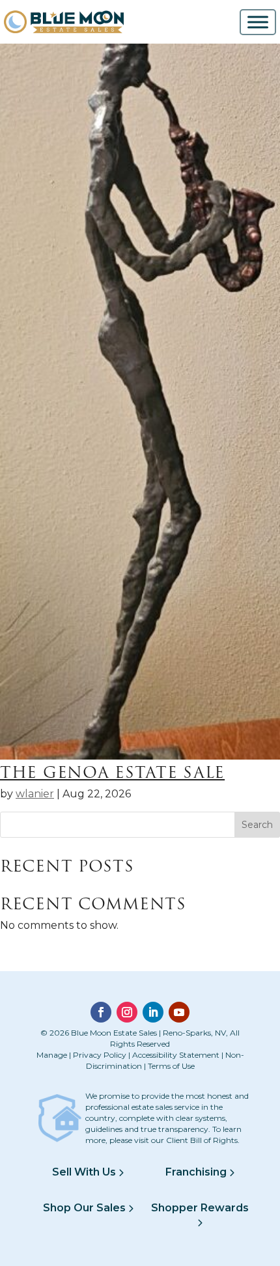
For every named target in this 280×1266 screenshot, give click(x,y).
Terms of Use (171, 1066)
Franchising (197, 1172)
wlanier (35, 794)
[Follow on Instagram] (127, 1012)
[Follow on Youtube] (179, 1012)
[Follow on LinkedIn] (153, 1012)
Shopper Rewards (200, 1208)
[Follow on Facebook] (101, 1012)
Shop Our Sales (85, 1208)
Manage (51, 1055)
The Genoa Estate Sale (112, 772)
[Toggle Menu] (257, 22)
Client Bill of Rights (202, 1140)
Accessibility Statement (175, 1055)
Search (257, 825)
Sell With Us (85, 1172)
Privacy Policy (99, 1055)
